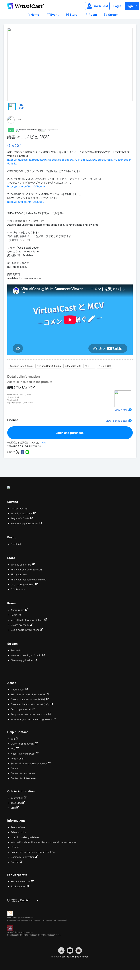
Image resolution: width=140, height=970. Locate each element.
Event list (16, 544)
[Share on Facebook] (22, 451)
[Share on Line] (27, 451)
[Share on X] (17, 451)
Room (93, 14)
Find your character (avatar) (26, 569)
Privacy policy (18, 832)
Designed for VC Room (20, 366)
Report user (17, 758)
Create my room (20, 625)
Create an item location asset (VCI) (30, 704)
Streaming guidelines (22, 660)
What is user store (21, 564)
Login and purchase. (70, 433)
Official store (18, 589)
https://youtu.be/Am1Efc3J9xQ (25, 201)
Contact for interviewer (23, 778)
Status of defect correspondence (29, 763)
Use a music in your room (25, 630)
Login (117, 6)
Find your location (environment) (29, 579)
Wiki (13, 738)
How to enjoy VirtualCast (25, 523)
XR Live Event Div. (21, 881)
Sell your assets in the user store (29, 714)
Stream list (17, 650)
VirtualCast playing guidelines (27, 620)
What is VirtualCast (22, 513)
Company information (22, 857)
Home (35, 14)
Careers (15, 862)
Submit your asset (21, 709)
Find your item (19, 574)
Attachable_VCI (73, 366)
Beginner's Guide (20, 518)
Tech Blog (16, 803)
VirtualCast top (19, 508)
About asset (18, 689)
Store (73, 14)
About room (18, 610)
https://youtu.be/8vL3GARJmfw (26, 186)
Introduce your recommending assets (31, 719)
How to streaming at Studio (26, 655)
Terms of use (18, 827)
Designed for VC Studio (49, 366)
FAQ (13, 748)
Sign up (132, 6)
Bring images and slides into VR (28, 694)
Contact (15, 768)
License (15, 847)
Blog (13, 807)
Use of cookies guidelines (25, 837)
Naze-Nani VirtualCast (23, 753)
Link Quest (100, 6)
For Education (18, 886)
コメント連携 (104, 366)
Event (54, 14)
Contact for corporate (23, 773)
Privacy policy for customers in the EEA (33, 852)
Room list (16, 615)
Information (17, 798)
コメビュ (89, 366)
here (44, 442)
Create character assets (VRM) (28, 699)
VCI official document (22, 743)
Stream (113, 14)
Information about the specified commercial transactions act (44, 842)
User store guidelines (23, 584)
